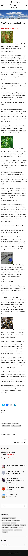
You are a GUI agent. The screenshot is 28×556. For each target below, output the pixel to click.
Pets (21, 527)
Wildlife (4, 532)
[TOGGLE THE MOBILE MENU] (2, 5)
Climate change (6, 520)
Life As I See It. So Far (8, 434)
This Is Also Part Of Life (19, 442)
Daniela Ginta (5, 28)
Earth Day (15, 423)
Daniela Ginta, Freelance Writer (14, 5)
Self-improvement (7, 529)
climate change (6, 423)
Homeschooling (6, 525)
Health (13, 522)
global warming (16, 425)
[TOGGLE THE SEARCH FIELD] (26, 5)
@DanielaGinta (10, 454)
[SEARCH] (24, 506)
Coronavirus (16, 520)
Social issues (17, 529)
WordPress (17, 553)
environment (6, 425)
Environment (6, 522)
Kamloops (16, 525)
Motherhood (14, 527)
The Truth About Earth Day (13, 22)
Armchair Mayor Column (9, 518)
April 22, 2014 (15, 28)
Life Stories (5, 527)
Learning (23, 525)
